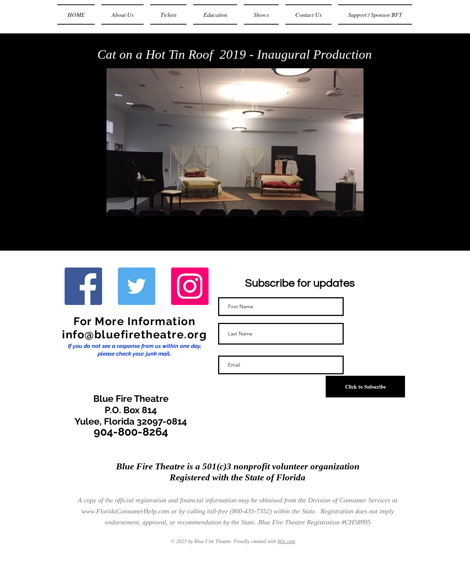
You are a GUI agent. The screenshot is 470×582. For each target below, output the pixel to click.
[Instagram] (190, 286)
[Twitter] (136, 286)
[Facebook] (83, 286)
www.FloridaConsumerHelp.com (125, 511)
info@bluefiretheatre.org (134, 334)
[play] (345, 210)
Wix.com (286, 541)
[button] (235, 142)
